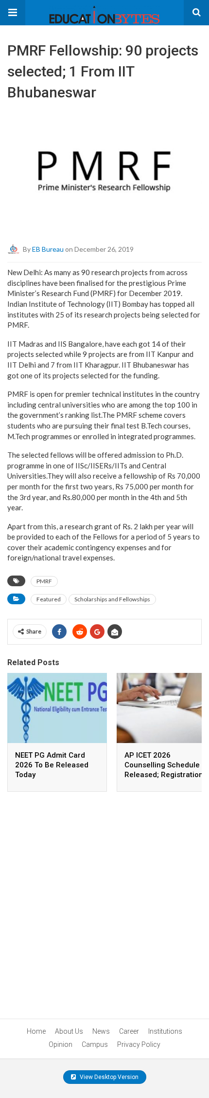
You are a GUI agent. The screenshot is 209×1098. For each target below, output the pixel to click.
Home (36, 1031)
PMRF (44, 581)
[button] (12, 12)
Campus (95, 1044)
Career (129, 1031)
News (101, 1031)
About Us (69, 1031)
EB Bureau (48, 249)
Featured (48, 599)
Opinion (60, 1044)
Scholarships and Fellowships (112, 599)
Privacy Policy (138, 1044)
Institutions (165, 1031)
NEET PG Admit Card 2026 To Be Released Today (51, 765)
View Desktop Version (108, 1077)
